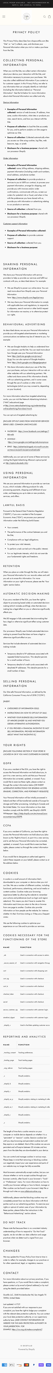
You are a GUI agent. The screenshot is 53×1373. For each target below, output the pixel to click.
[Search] (44, 16)
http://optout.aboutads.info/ (17, 463)
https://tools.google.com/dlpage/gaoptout (29, 362)
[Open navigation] (3, 16)
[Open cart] (49, 16)
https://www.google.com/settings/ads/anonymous (28, 442)
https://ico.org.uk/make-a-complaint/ (27, 1329)
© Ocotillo (26, 1346)
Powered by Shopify (26, 1349)
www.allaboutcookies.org (31, 1191)
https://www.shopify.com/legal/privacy (27, 297)
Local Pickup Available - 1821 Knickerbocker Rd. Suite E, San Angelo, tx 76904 (26, 4)
